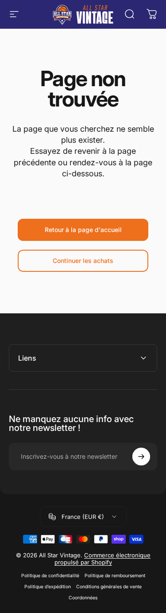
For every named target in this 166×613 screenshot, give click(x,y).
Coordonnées (83, 598)
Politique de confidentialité (50, 576)
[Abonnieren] (141, 456)
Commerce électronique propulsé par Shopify (102, 559)
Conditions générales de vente (109, 587)
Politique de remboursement (115, 576)
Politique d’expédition (47, 587)
